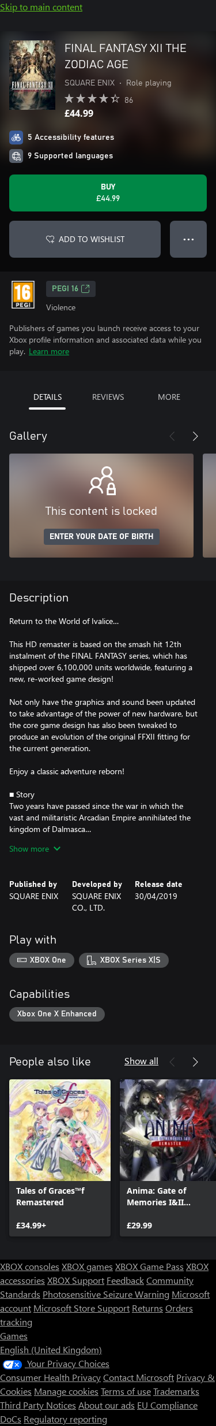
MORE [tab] (169, 396)
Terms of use (126, 1391)
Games (14, 1336)
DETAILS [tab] (47, 396)
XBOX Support (75, 1280)
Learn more (49, 351)
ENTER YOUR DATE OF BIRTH (102, 537)
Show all (141, 1060)
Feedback (125, 1280)
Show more (29, 848)
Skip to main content (41, 7)
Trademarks (176, 1391)
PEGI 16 (65, 289)
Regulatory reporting (65, 1419)
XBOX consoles (29, 1266)
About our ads (106, 1405)
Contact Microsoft (138, 1377)
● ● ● (188, 239)
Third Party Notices (38, 1405)
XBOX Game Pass (149, 1266)
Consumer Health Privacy (50, 1377)
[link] (60, 1157)
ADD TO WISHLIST (91, 238)
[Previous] (172, 436)
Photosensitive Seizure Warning (106, 1294)
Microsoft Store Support (81, 1308)
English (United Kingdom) (51, 1349)
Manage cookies (66, 1391)
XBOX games (87, 1266)
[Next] (195, 436)
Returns (147, 1308)
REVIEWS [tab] (108, 396)
